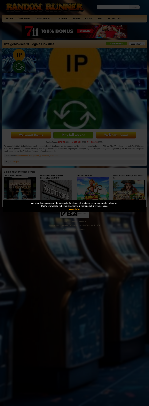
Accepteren (74, 208)
